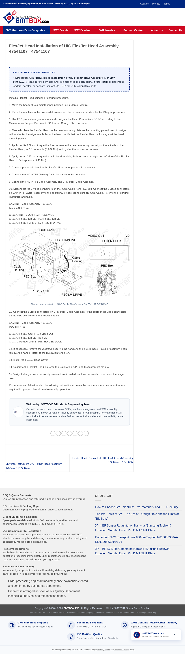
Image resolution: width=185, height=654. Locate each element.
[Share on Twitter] (58, 433)
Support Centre (132, 30)
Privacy (156, 3)
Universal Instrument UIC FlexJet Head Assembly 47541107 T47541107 (33, 466)
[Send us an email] (177, 4)
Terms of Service (121, 650)
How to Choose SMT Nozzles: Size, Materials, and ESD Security (136, 507)
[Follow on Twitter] (174, 4)
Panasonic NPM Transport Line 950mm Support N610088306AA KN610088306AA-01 (136, 540)
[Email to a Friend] (63, 433)
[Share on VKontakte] (75, 433)
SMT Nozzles (107, 30)
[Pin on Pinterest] (69, 433)
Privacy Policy (103, 650)
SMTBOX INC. (72, 608)
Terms (167, 3)
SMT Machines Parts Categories (25, 30)
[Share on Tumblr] (86, 433)
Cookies (144, 3)
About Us (157, 30)
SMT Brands (60, 30)
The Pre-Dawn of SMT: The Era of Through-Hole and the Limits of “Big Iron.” (137, 516)
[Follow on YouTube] (180, 4)
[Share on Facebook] (52, 433)
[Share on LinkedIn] (80, 433)
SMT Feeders (82, 30)
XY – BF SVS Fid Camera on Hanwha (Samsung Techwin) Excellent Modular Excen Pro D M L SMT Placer (132, 551)
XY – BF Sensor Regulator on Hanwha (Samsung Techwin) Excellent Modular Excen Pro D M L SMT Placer (133, 528)
